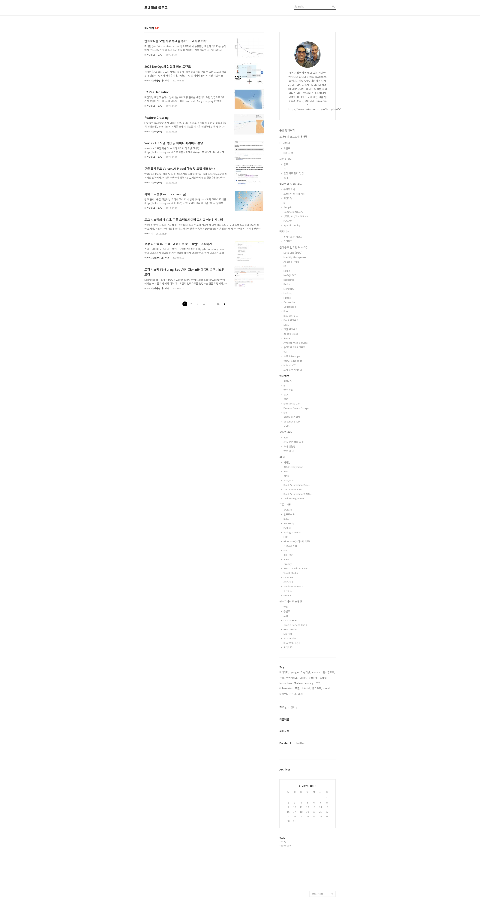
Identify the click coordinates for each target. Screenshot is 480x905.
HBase (287, 297)
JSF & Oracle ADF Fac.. (297, 568)
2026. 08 (308, 786)
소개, (300, 693)
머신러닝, (306, 672)
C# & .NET (289, 577)
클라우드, (317, 688)
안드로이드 (289, 514)
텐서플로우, (329, 672)
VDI (285, 351)
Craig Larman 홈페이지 (323, 806)
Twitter (300, 743)
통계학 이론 (290, 189)
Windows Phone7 (293, 586)
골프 (286, 164)
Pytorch (288, 220)
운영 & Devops (292, 356)
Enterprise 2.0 (291, 403)
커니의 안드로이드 (321, 845)
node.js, (316, 672)
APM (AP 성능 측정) (294, 442)
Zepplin (288, 207)
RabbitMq (289, 279)
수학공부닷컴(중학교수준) (323, 830)
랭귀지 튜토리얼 (320, 857)
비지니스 (284, 231)
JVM (286, 437)
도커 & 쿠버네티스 (293, 369)
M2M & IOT (290, 365)
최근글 (283, 707)
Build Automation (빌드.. (297, 485)
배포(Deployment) (293, 467)
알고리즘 (288, 510)
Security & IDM (292, 421)
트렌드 (287, 148)
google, (295, 672)
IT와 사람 (288, 153)
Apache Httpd (291, 261)
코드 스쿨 (317, 851)
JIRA (286, 471)
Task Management (294, 498)
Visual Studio (291, 573)
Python (287, 528)
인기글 (294, 707)
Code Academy (320, 863)
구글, (297, 688)
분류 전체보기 (287, 130)
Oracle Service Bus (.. (296, 625)
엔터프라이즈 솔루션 (290, 601)
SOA (286, 399)
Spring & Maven (292, 532)
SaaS (286, 324)
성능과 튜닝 (285, 432)
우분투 (287, 611)
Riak (286, 311)
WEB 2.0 (288, 390)
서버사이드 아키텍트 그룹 (322, 776)
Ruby (286, 519)
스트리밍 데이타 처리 (294, 193)
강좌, (282, 678)
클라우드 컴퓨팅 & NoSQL (294, 247)
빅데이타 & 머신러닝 (290, 184)
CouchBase (290, 306)
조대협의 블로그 (156, 8)
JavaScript (290, 523)
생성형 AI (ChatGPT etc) (296, 216)
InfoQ (315, 791)
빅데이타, (284, 672)
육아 (286, 178)
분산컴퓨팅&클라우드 (294, 347)
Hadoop (288, 293)
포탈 (286, 616)
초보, (318, 683)
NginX (287, 270)
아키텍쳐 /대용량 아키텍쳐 (156, 80)
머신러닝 (288, 198)
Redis (287, 284)
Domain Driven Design (296, 408)
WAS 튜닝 (289, 451)
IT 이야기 (284, 143)
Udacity (316, 839)
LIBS (286, 537)
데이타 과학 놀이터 (322, 881)
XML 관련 (288, 555)
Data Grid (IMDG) (293, 252)
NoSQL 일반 (290, 275)
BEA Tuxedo (290, 629)
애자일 (287, 462)
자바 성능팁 (290, 446)
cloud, (326, 688)
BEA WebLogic (292, 643)
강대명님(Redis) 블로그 (323, 818)
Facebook (285, 743)
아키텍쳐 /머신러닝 (153, 54)
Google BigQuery (293, 211)
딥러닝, (303, 678)
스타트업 (288, 241)
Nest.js (288, 595)
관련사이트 (317, 893)
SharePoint (290, 638)
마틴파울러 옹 (319, 797)
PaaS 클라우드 (291, 320)
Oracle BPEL (290, 620)
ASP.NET (288, 582)
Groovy (288, 564)
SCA (286, 394)
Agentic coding (292, 225)
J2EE (286, 559)
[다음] (224, 304)
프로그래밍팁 (290, 546)
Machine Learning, (304, 683)
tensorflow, (285, 683)
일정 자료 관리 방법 (294, 173)
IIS (285, 266)
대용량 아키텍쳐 (292, 417)
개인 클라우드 (291, 329)
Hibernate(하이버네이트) (297, 541)
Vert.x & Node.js (293, 360)
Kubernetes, (286, 688)
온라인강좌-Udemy (322, 875)
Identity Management (296, 257)
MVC (286, 550)
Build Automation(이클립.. (298, 494)
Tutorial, (306, 688)
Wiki (286, 607)
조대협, (323, 678)
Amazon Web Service (296, 342)
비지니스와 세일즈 (293, 236)
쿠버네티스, (292, 678)
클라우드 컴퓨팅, (288, 693)
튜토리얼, (313, 678)
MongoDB (289, 288)
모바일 (287, 426)
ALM (282, 457)
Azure (287, 338)
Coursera (317, 869)
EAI (285, 412)
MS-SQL (288, 634)
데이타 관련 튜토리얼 (323, 887)
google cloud (291, 333)
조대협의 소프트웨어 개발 (293, 136)
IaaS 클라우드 (291, 315)
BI (285, 385)
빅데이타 (288, 647)
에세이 (287, 476)
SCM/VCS (289, 480)
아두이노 (288, 591)
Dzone (315, 785)
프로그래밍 (285, 504)
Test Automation (293, 489)
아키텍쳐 (148, 233)
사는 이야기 (285, 159)
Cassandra (289, 302)
